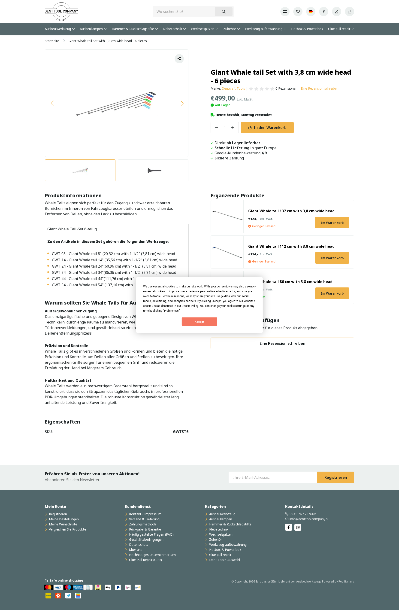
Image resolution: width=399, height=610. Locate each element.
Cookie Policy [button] (190, 306)
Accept (199, 321)
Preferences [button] (171, 310)
